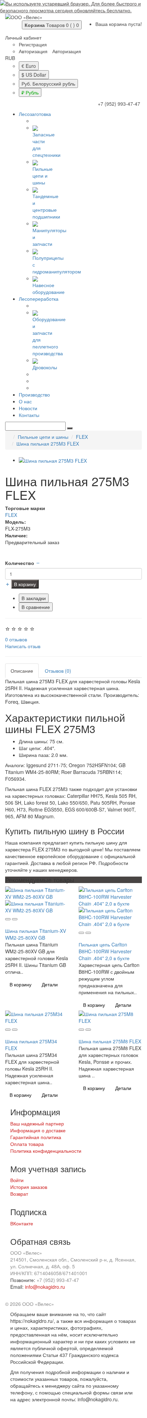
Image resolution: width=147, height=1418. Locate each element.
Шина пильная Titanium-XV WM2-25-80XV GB (35, 934)
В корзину (25, 584)
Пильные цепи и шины (42, 175)
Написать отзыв (22, 646)
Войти (17, 1180)
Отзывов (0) (58, 670)
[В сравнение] (14, 919)
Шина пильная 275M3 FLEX (47, 443)
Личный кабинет (23, 37)
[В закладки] (8, 919)
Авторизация (33, 51)
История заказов (28, 1186)
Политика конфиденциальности (45, 1150)
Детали (50, 984)
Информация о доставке (38, 1130)
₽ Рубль (30, 92)
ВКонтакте (21, 1223)
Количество (19, 562)
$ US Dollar (34, 74)
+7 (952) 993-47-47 (119, 103)
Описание (22, 670)
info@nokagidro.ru (45, 1286)
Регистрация (33, 44)
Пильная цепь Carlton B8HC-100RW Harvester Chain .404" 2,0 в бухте (105, 951)
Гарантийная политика (35, 1137)
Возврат (19, 1193)
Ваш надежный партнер (37, 1123)
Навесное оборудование (48, 288)
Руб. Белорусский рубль (48, 83)
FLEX (82, 436)
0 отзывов (16, 639)
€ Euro (29, 65)
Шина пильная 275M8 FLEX (110, 1041)
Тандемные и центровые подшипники (46, 206)
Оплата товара (27, 1143)
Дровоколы (44, 367)
